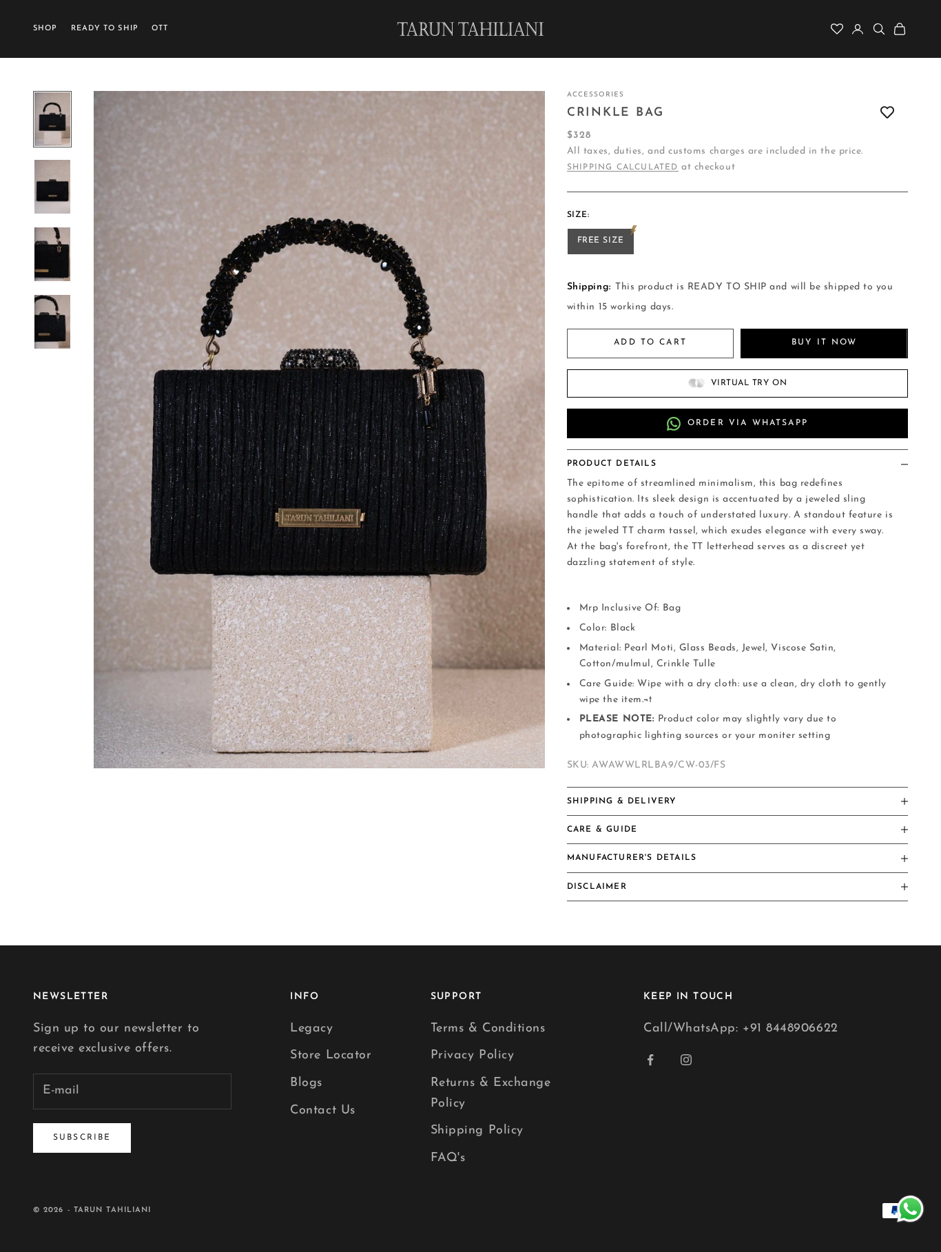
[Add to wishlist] (887, 112)
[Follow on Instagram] (686, 1060)
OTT (160, 28)
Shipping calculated (623, 167)
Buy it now (825, 342)
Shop (45, 28)
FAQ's (448, 1158)
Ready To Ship (104, 28)
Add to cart (650, 342)
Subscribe (82, 1137)
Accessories (595, 95)
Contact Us (322, 1111)
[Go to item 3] (52, 254)
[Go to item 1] (52, 119)
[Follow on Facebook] (650, 1060)
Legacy (311, 1029)
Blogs (306, 1083)
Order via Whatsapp (747, 423)
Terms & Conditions (488, 1029)
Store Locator (330, 1055)
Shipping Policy (477, 1131)
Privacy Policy (473, 1055)
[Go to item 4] (52, 322)
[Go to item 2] (52, 186)
